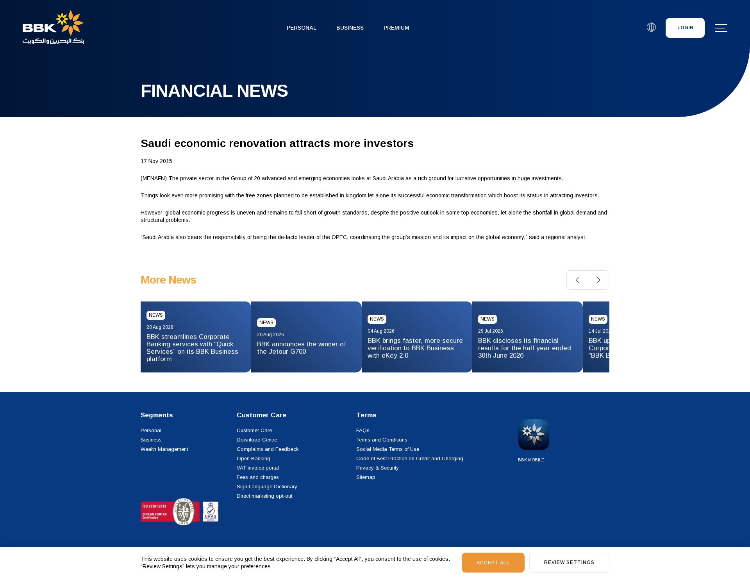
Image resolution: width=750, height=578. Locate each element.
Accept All (493, 563)
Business (350, 28)
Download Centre (257, 440)
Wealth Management (164, 449)
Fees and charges (258, 477)
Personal (301, 28)
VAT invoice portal (258, 468)
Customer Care (254, 430)
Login (685, 27)
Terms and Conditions (381, 440)
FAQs (363, 430)
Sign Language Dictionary (267, 486)
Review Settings (569, 562)
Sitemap (365, 477)
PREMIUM (396, 28)
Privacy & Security (377, 468)
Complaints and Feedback (268, 449)
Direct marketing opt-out (264, 496)
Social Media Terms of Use (387, 449)
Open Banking (253, 458)
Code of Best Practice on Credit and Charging (409, 458)
